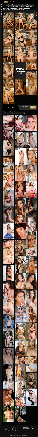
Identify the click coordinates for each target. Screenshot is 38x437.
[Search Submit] (35, 1)
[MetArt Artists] (1, 10)
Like (5, 113)
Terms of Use (14, 428)
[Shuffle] (34, 9)
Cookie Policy (14, 430)
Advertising (5, 431)
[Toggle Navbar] (2, 2)
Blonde (17, 11)
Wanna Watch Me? (11, 6)
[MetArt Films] (1, 6)
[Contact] (1, 18)
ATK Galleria (23, 6)
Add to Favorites (15, 113)
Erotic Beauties (21, 4)
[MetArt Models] (1, 8)
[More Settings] (36, 9)
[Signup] (1, 15)
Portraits (28, 11)
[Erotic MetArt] (9, 2)
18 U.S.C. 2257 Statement (16, 432)
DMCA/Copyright (14, 431)
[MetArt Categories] (1, 11)
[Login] (1, 13)
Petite (25, 11)
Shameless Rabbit (6, 11)
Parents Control (6, 430)
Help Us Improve (6, 429)
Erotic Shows (32, 4)
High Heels (21, 11)
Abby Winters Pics (29, 6)
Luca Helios (12, 11)
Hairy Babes (26, 4)
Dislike (10, 113)
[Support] (1, 17)
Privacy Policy (14, 429)
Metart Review (9, 4)
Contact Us (5, 428)
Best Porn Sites (14, 4)
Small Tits (32, 11)
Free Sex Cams (17, 6)
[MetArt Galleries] (1, 5)
